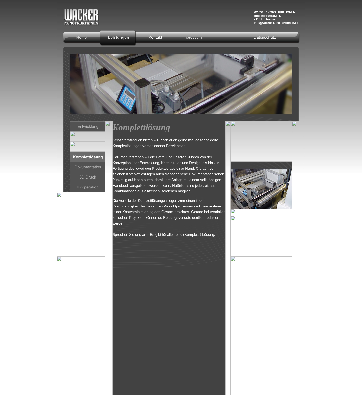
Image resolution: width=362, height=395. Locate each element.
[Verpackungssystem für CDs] (261, 141)
